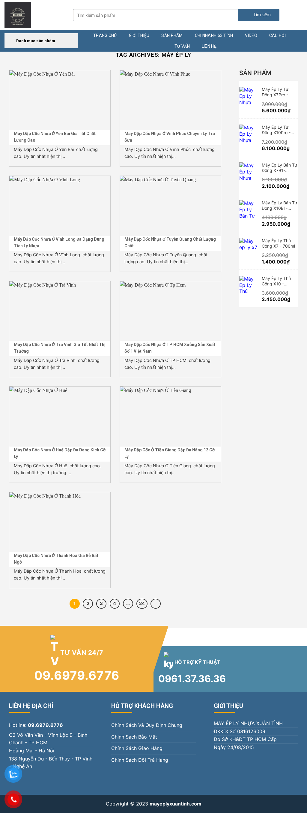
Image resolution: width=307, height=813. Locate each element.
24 (142, 603)
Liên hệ (209, 46)
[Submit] (258, 15)
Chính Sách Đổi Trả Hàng (139, 760)
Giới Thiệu (139, 35)
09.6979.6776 (77, 675)
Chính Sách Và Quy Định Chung (146, 725)
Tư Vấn (182, 46)
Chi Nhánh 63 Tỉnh (214, 35)
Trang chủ (105, 35)
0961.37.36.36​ (192, 679)
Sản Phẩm (172, 35)
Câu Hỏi (277, 35)
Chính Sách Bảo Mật (134, 737)
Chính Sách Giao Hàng (136, 748)
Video (251, 35)
